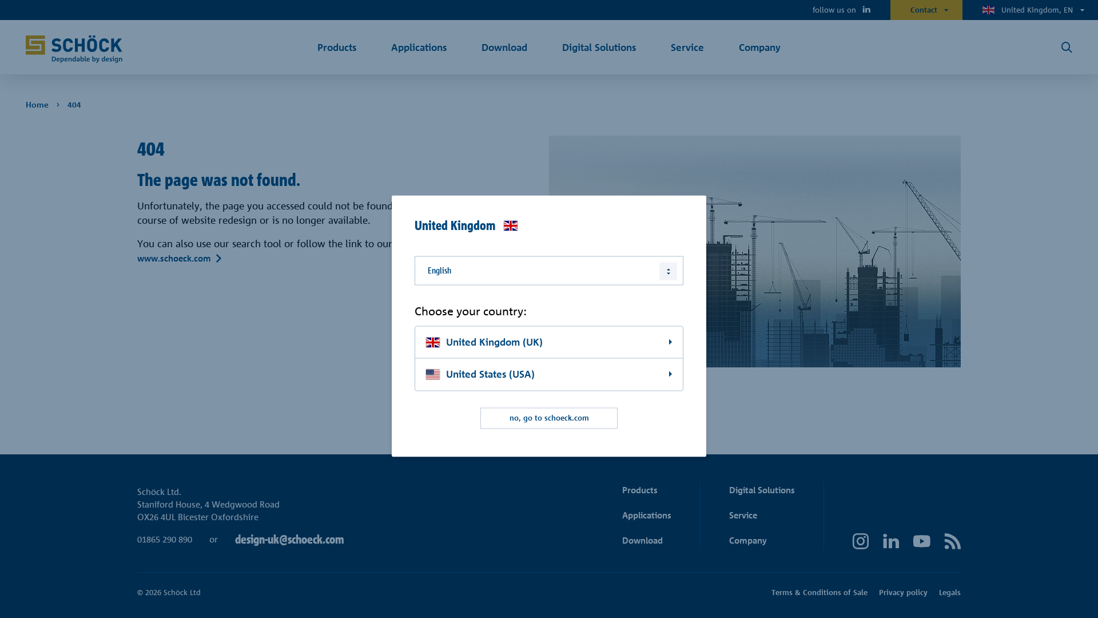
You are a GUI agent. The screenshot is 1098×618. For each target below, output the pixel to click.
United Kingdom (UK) (494, 342)
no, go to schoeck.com (549, 418)
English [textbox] (439, 270)
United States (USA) (490, 375)
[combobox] (549, 270)
